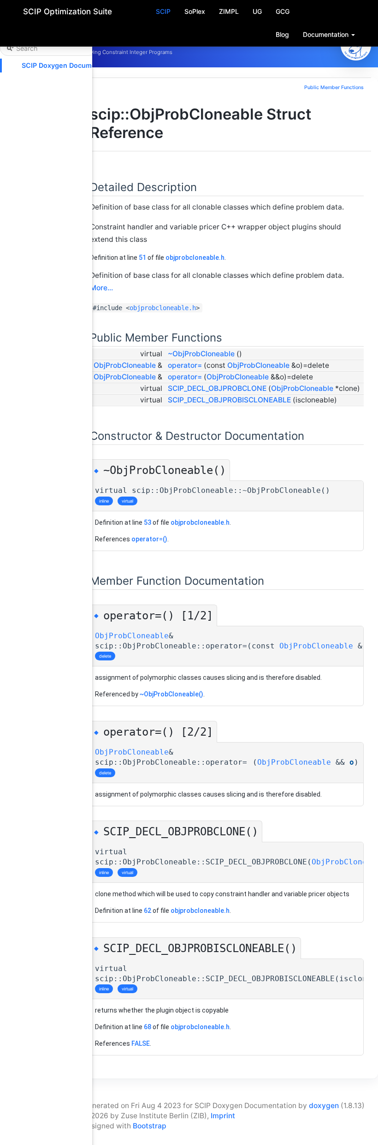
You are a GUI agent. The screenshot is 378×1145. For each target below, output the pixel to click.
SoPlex (194, 11)
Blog (282, 34)
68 (147, 1027)
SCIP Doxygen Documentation (70, 65)
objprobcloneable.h (194, 257)
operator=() (149, 539)
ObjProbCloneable (125, 365)
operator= (185, 365)
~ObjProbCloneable (201, 353)
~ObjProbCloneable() (171, 694)
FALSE (140, 1043)
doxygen (324, 1105)
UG (257, 11)
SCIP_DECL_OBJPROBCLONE (217, 388)
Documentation (326, 34)
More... (101, 287)
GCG (282, 11)
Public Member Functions (334, 87)
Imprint (223, 1115)
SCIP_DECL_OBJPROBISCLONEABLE (229, 400)
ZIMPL (229, 11)
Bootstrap (149, 1125)
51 (142, 257)
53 (147, 522)
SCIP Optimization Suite (67, 11)
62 (147, 910)
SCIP (163, 11)
